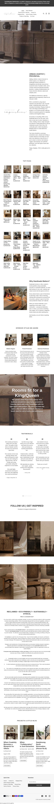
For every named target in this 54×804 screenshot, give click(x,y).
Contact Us (11, 780)
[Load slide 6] (29, 496)
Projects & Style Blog (8, 784)
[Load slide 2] (24, 496)
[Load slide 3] (25, 496)
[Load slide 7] (31, 496)
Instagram (26, 509)
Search (5, 780)
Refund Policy (18, 784)
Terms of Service (7, 786)
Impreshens (41, 799)
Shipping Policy (19, 780)
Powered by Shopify (46, 799)
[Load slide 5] (28, 496)
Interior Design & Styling (9, 782)
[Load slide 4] (27, 496)
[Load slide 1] (23, 496)
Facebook (20, 509)
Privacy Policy (16, 786)
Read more (7, 765)
